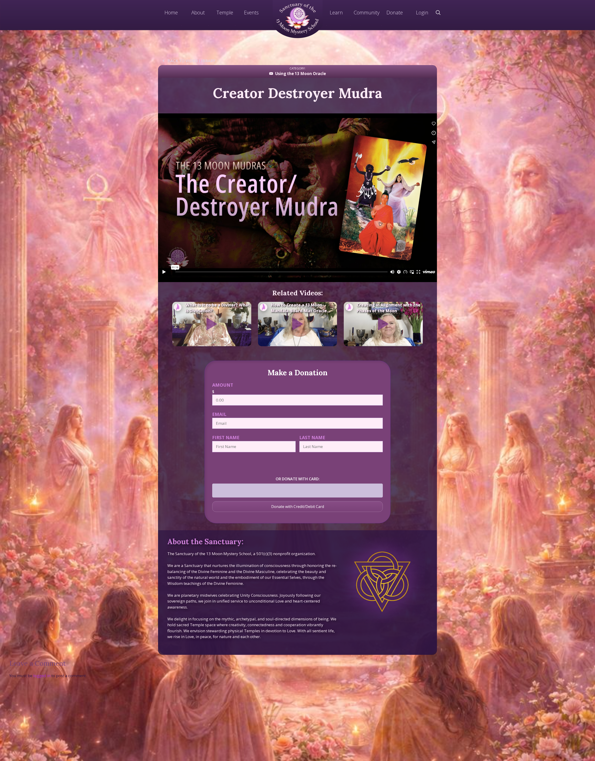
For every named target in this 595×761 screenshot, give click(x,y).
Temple (224, 12)
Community (367, 12)
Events (251, 12)
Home (171, 12)
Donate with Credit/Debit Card (297, 506)
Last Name (312, 437)
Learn (336, 12)
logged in (41, 675)
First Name (225, 437)
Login (422, 12)
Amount (222, 385)
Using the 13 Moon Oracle (300, 73)
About (198, 12)
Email (219, 414)
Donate (395, 12)
